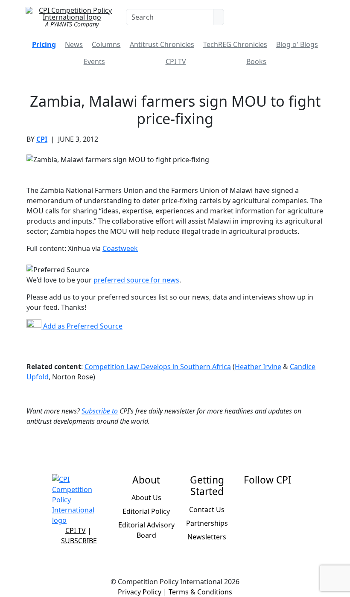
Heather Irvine (258, 366)
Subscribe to (100, 411)
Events (94, 61)
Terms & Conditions (200, 592)
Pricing (44, 44)
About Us (146, 497)
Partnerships (207, 523)
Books (256, 61)
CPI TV (176, 61)
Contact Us (207, 509)
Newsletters (206, 537)
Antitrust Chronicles (162, 44)
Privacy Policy (139, 592)
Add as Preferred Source (81, 326)
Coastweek (120, 248)
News (74, 44)
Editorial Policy (146, 511)
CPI (41, 139)
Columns (106, 44)
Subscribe (79, 540)
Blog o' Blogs (297, 44)
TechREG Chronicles (235, 44)
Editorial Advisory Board (146, 530)
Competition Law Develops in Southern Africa (158, 366)
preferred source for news (136, 280)
